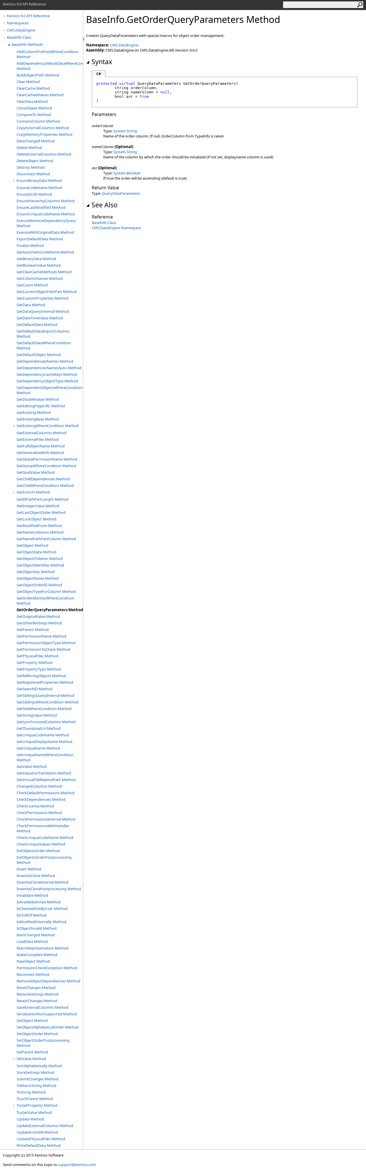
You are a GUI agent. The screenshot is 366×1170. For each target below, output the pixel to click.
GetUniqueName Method (38, 748)
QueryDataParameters (121, 193)
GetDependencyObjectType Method (47, 381)
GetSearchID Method (34, 688)
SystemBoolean (127, 173)
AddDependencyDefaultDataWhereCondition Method (50, 66)
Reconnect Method (33, 974)
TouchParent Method (35, 1098)
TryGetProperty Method (37, 1105)
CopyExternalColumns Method (43, 127)
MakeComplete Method (37, 954)
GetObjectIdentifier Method (40, 565)
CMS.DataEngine (21, 30)
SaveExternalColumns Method (42, 1007)
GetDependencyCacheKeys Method (47, 374)
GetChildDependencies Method (43, 478)
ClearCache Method (33, 88)
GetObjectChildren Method (40, 558)
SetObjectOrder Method (37, 1033)
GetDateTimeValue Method (40, 317)
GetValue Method (32, 766)
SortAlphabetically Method (39, 1065)
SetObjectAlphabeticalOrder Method (48, 1027)
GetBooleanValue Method (39, 265)
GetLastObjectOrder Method (41, 512)
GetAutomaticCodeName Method (45, 252)
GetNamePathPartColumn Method (46, 538)
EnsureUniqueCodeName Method (46, 214)
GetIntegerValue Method (38, 505)
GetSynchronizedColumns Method (46, 721)
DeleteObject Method (35, 160)
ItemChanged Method (36, 934)
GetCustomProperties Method (42, 298)
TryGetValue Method (34, 1112)
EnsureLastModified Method (41, 207)
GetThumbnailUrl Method (39, 728)
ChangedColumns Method (39, 786)
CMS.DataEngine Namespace (116, 227)
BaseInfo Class (19, 37)
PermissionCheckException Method (47, 967)
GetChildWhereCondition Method (45, 485)
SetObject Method (32, 1020)
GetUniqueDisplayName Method (44, 741)
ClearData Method (32, 101)
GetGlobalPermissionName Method (47, 459)
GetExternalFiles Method (38, 439)
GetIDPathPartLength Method (42, 499)
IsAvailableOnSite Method (39, 901)
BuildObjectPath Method (38, 75)
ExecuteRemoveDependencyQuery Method (46, 223)
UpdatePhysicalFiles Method (41, 1138)
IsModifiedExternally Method (41, 921)
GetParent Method (33, 629)
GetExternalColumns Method (41, 432)
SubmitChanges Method (37, 1078)
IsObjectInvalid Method (37, 928)
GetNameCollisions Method (40, 532)
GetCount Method (32, 285)
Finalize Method (30, 245)
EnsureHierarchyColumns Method (46, 200)
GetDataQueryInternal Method (43, 311)
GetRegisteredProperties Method (45, 682)
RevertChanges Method (37, 1000)
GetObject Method (32, 545)
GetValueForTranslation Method (44, 773)
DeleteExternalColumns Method (44, 154)
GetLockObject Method (36, 519)
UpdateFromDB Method (37, 1132)
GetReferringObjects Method (41, 675)
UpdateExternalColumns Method (45, 1125)
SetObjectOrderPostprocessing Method (43, 1043)
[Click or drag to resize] (84, 39)
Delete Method (29, 147)
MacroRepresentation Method (42, 948)
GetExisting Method (34, 412)
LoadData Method (32, 941)
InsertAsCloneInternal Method (42, 882)
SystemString (125, 130)
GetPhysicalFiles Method (37, 655)
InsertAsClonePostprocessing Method (49, 888)
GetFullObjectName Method (41, 446)
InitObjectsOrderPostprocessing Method (44, 860)
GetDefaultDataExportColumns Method (43, 334)
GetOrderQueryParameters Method (50, 609)
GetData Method (31, 304)
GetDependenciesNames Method (45, 361)
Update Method (30, 1119)
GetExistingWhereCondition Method (48, 425)
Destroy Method (31, 167)
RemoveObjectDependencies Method (48, 981)
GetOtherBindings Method (39, 623)
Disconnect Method (33, 173)
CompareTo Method (34, 114)
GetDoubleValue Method (38, 399)
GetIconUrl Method (33, 492)
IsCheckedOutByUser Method (42, 908)
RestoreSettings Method (37, 994)
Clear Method (28, 81)
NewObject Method (33, 961)
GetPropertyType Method (39, 669)
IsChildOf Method (32, 915)
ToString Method (31, 1092)
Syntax (102, 61)
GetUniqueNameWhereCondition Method (45, 757)
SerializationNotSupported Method (47, 1013)
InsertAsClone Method (36, 875)
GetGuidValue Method (36, 472)
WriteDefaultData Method (39, 1145)
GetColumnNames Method (40, 278)
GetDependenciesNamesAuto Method (49, 367)
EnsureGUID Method (34, 194)
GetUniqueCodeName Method (43, 735)
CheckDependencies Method (41, 799)
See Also (105, 204)
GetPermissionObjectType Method (46, 642)
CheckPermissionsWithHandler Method (43, 828)
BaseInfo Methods (27, 44)
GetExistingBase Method (38, 419)
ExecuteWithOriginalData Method (45, 232)
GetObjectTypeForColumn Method (46, 591)
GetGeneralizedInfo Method (40, 452)
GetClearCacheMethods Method (44, 271)
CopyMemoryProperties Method (44, 134)
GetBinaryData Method (36, 258)
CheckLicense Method (35, 806)
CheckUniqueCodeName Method (45, 837)
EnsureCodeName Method (39, 187)
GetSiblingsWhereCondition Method (47, 702)
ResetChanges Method (36, 987)
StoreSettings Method (35, 1072)
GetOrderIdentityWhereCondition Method (45, 600)
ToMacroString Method (36, 1085)
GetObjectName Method (38, 578)
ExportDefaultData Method (40, 238)
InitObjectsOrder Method (38, 850)
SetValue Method (31, 1058)
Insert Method (29, 869)
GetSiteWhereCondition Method (44, 708)
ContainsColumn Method (38, 121)
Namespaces (18, 22)
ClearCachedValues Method (40, 94)
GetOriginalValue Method (38, 616)
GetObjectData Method (36, 551)
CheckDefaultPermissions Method (45, 792)
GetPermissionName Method (41, 636)
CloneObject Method (34, 108)
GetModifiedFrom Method (39, 525)
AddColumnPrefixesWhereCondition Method (48, 54)
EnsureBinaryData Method (39, 180)
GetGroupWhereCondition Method (46, 465)
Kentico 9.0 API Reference (28, 15)
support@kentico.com (77, 1164)
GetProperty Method (34, 662)
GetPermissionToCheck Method (43, 649)
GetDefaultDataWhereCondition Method (44, 345)
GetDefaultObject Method (39, 354)
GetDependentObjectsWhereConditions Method (50, 390)
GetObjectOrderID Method (39, 584)
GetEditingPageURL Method (41, 405)
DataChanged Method (36, 140)
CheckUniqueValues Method (41, 844)
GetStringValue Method (37, 715)
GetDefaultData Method (37, 324)
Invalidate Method (32, 895)
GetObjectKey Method (36, 571)
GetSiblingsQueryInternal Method (45, 695)
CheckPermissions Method (39, 812)
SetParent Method (32, 1052)
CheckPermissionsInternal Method (46, 819)
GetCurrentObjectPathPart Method (47, 291)
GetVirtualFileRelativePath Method (46, 779)
